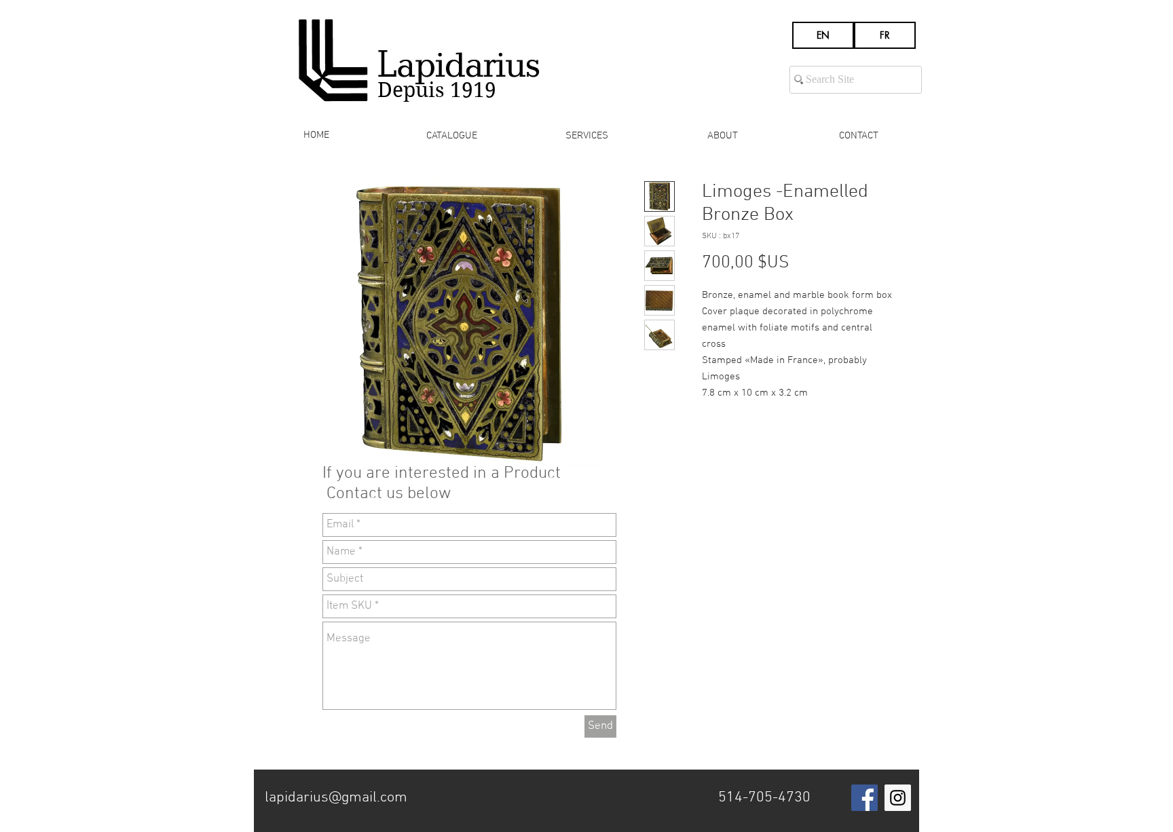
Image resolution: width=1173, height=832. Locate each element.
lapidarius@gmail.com (336, 798)
